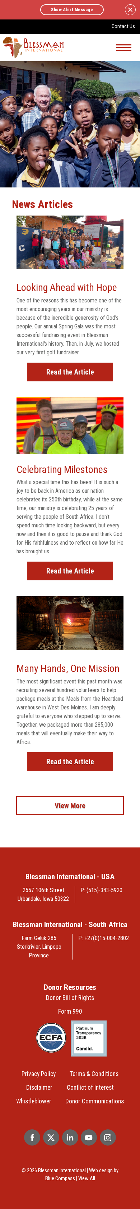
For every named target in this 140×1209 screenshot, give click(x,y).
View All (86, 1178)
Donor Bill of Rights (70, 997)
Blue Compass (60, 1178)
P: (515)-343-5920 (101, 890)
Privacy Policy (39, 1073)
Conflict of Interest (90, 1087)
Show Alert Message (72, 9)
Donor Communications (94, 1101)
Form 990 (70, 1011)
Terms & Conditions (94, 1073)
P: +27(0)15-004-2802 (104, 938)
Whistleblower (33, 1101)
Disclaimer (39, 1087)
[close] (130, 9)
